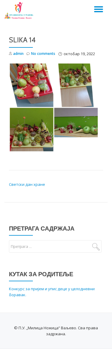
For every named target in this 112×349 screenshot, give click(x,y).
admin (18, 53)
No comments (43, 53)
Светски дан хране (27, 184)
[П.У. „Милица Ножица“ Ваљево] (19, 10)
